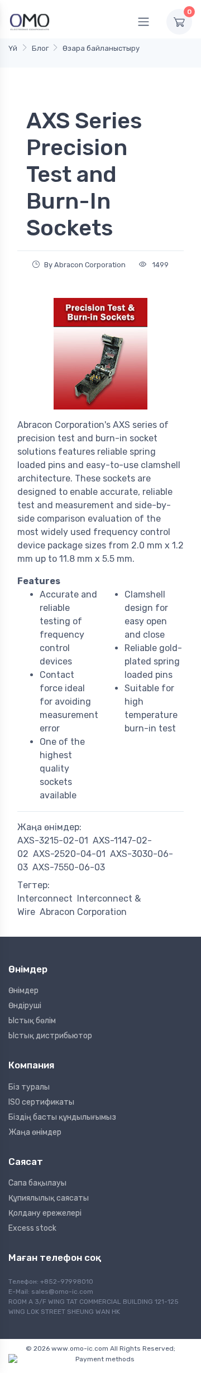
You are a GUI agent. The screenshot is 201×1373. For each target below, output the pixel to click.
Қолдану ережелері (45, 1213)
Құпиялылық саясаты (48, 1198)
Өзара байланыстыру (101, 48)
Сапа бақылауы (37, 1183)
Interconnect (45, 898)
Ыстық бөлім (32, 1020)
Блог (40, 48)
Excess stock (32, 1228)
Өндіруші (24, 1005)
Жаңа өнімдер (34, 1132)
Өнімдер (23, 990)
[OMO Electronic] (29, 21)
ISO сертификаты (41, 1102)
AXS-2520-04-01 (69, 854)
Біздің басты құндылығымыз (62, 1117)
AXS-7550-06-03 (68, 867)
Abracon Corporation (83, 912)
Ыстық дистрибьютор (50, 1035)
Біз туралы (29, 1087)
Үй (12, 48)
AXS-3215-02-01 (52, 840)
